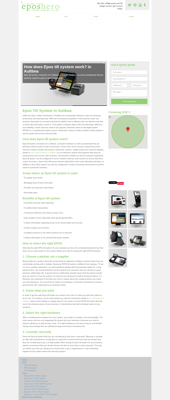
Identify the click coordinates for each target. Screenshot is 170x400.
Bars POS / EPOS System (35, 378)
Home (37, 16)
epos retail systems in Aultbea (43, 152)
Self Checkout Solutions (32, 397)
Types (95, 16)
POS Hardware (30, 368)
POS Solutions (30, 370)
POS (66, 16)
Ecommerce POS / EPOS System (38, 384)
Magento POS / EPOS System (36, 392)
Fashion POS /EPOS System (36, 381)
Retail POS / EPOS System (35, 376)
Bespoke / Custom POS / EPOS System (40, 394)
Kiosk (131, 16)
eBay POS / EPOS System (35, 386)
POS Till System (31, 365)
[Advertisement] (85, 41)
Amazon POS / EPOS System (36, 389)
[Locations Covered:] (21, 2)
